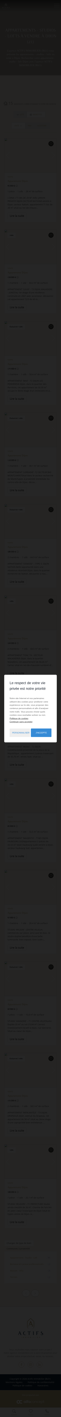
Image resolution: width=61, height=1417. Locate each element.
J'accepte (41, 733)
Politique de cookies (19, 718)
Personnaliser (20, 733)
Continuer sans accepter (21, 721)
